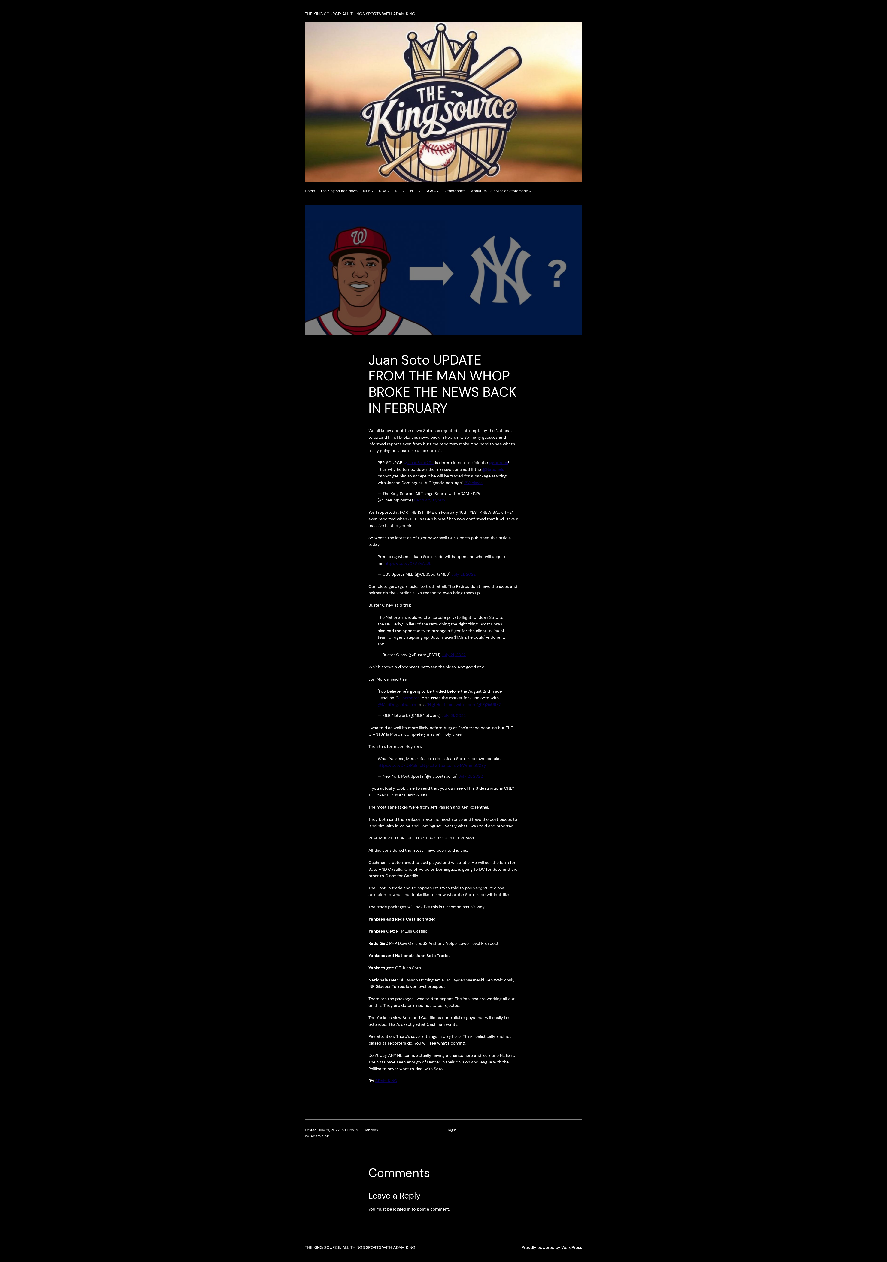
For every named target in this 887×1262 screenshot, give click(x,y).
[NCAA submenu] (438, 191)
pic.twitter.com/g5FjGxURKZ (474, 704)
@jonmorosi (409, 698)
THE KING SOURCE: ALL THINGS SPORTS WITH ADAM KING (360, 14)
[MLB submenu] (372, 191)
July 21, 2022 (464, 574)
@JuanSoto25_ (419, 462)
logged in (401, 1209)
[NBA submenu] (388, 191)
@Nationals (493, 469)
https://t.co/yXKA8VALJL (408, 563)
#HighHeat (435, 704)
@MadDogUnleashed (398, 704)
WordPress (571, 1247)
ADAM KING (386, 1081)
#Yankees (473, 483)
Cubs (349, 1130)
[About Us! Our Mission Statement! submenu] (530, 191)
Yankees (371, 1130)
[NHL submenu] (419, 191)
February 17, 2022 (431, 500)
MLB (359, 1130)
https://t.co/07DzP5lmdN (401, 765)
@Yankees (498, 462)
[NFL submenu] (403, 191)
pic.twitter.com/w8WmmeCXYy (456, 765)
